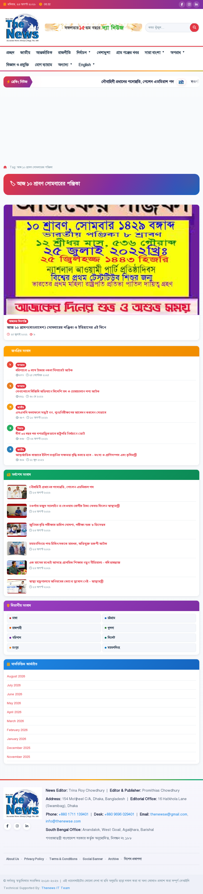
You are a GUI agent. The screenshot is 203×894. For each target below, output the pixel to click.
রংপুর (15, 648)
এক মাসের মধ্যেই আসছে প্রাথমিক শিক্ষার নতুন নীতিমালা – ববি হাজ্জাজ (74, 562)
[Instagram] (189, 4)
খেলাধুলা (103, 52)
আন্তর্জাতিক (44, 52)
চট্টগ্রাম (111, 618)
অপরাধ (178, 52)
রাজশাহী (17, 628)
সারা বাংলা (155, 52)
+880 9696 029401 (119, 814)
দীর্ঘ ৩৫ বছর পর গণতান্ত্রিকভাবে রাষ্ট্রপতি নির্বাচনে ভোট (50, 433)
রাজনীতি (64, 52)
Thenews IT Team (55, 888)
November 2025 (18, 757)
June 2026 (14, 694)
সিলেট (111, 638)
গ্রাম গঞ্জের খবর (127, 52)
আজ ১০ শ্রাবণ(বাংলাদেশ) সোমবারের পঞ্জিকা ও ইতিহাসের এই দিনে (56, 327)
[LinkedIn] (196, 4)
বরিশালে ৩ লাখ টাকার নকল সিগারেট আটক (44, 370)
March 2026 (15, 721)
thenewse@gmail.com (168, 814)
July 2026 (14, 685)
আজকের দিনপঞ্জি (17, 321)
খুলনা (111, 628)
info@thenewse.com (63, 821)
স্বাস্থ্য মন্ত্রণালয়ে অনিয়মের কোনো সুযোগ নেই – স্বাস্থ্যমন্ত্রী (66, 581)
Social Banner (93, 859)
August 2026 (16, 676)
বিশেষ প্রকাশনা (133, 859)
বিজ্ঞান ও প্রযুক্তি (17, 64)
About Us (12, 859)
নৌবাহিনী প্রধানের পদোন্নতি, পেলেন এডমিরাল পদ (117, 81)
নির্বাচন (84, 52)
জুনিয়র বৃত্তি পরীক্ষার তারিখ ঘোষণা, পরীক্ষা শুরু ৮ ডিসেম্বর (67, 525)
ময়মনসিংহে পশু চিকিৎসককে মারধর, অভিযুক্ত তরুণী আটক (68, 543)
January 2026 (16, 739)
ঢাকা (14, 618)
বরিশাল (16, 638)
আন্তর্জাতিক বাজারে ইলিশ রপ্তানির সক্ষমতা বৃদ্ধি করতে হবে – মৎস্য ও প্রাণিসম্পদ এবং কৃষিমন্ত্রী (76, 455)
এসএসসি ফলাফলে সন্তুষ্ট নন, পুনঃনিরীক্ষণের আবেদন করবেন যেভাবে (61, 412)
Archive (113, 859)
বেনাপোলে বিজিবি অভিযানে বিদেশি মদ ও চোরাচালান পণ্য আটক (58, 391)
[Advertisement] (101, 125)
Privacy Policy (34, 859)
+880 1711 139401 (74, 814)
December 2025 (18, 748)
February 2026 (17, 730)
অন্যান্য (65, 64)
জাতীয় (25, 52)
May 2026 (14, 703)
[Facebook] (182, 4)
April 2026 (14, 712)
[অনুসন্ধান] (194, 27)
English (86, 64)
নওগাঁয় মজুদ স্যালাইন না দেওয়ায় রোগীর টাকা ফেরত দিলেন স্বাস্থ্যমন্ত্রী (74, 506)
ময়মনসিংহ (114, 648)
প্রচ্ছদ (10, 52)
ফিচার (20, 428)
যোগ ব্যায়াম (43, 64)
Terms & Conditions (63, 859)
